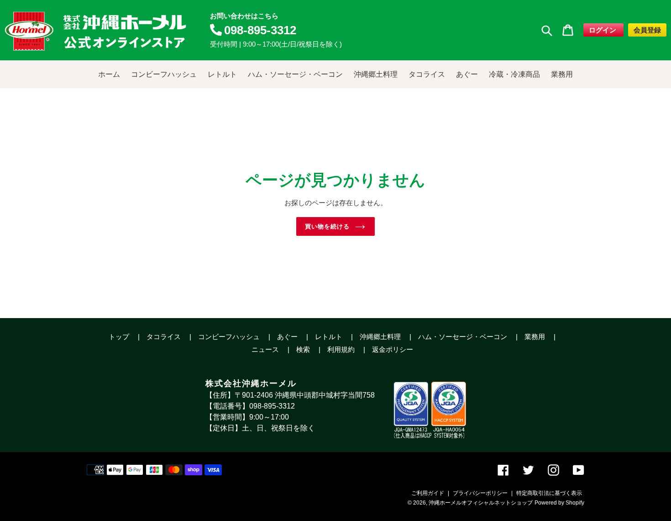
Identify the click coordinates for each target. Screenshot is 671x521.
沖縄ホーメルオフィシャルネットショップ (481, 503)
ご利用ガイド (427, 493)
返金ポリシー (392, 349)
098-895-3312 (260, 30)
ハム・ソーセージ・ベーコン (463, 336)
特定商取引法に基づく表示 (549, 493)
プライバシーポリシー (480, 493)
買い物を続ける (327, 226)
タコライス (165, 336)
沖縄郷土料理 (381, 336)
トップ (120, 336)
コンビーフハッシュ (230, 336)
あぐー (288, 336)
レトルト (329, 336)
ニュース (266, 349)
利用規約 (341, 349)
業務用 (535, 336)
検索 (304, 349)
